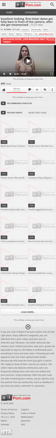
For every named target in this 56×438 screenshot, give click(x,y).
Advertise (25, 420)
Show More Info (46, 34)
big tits (19, 34)
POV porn (28, 34)
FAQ (23, 424)
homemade (36, 29)
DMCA (4, 420)
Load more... (28, 312)
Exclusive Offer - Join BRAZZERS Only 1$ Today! (25, 40)
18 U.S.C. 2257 (8, 417)
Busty (11, 34)
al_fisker (8, 29)
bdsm (45, 29)
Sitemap (5, 424)
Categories (31, 12)
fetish (4, 34)
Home (9, 12)
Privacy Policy (7, 413)
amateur (25, 29)
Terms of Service (9, 409)
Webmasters (27, 417)
